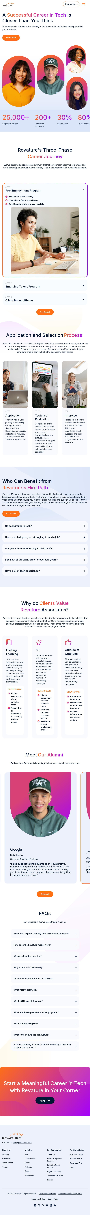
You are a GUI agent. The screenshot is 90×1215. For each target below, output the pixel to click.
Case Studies (30, 1159)
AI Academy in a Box (55, 1176)
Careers (5, 1167)
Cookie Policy (53, 1199)
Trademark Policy (38, 1199)
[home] (32, 4)
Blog (26, 1154)
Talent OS (51, 1154)
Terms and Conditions (47, 1194)
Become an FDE (76, 1159)
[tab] (45, 230)
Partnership (6, 1159)
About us (5, 1154)
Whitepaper (29, 1175)
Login (72, 1167)
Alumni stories (7, 1163)
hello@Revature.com (22, 1142)
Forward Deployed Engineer (54, 1160)
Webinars (28, 1167)
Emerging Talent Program (53, 1166)
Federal (50, 1180)
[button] (71, 4)
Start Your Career (76, 1154)
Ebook (27, 1163)
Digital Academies (54, 1172)
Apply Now (45, 1100)
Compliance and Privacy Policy (70, 1194)
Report (27, 1171)
